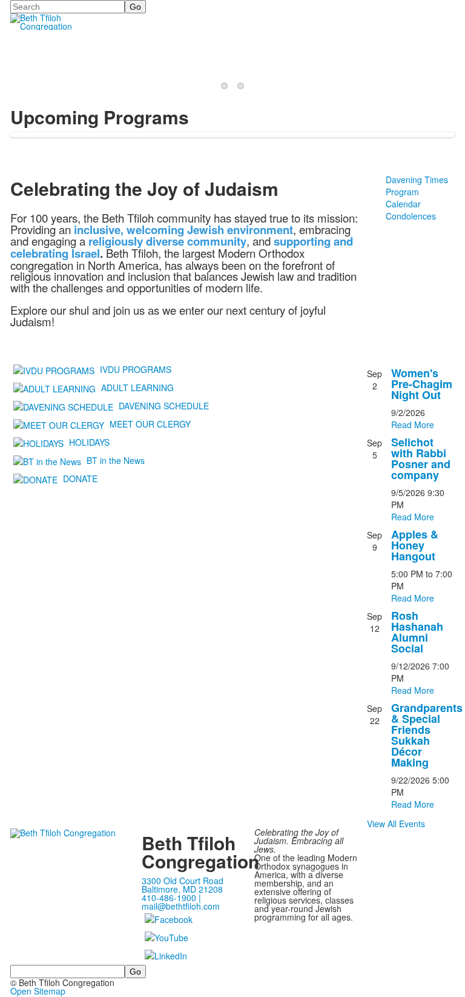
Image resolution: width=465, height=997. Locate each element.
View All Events (396, 823)
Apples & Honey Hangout (414, 545)
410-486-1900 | (171, 897)
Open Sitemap (37, 991)
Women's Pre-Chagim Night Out (421, 384)
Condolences (411, 216)
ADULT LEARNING (137, 387)
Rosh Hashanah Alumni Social (417, 632)
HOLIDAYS (89, 441)
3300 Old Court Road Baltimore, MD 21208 (182, 884)
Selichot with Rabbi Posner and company (420, 458)
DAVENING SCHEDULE (164, 405)
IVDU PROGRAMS (135, 369)
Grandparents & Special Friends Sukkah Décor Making (427, 735)
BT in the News (116, 460)
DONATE (80, 478)
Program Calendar (403, 198)
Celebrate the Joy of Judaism (87, 54)
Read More (412, 424)
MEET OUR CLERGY (150, 423)
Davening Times (417, 179)
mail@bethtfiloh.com (181, 906)
